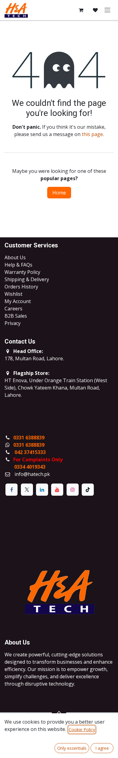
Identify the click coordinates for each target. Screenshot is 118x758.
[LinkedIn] (42, 490)
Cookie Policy (82, 729)
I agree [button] (102, 748)
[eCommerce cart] (81, 10)
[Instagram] (73, 490)
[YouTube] (57, 490)
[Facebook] (11, 490)
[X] (27, 490)
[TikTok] (88, 490)
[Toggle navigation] (107, 10)
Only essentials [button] (72, 748)
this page (92, 134)
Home (59, 192)
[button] (59, 712)
